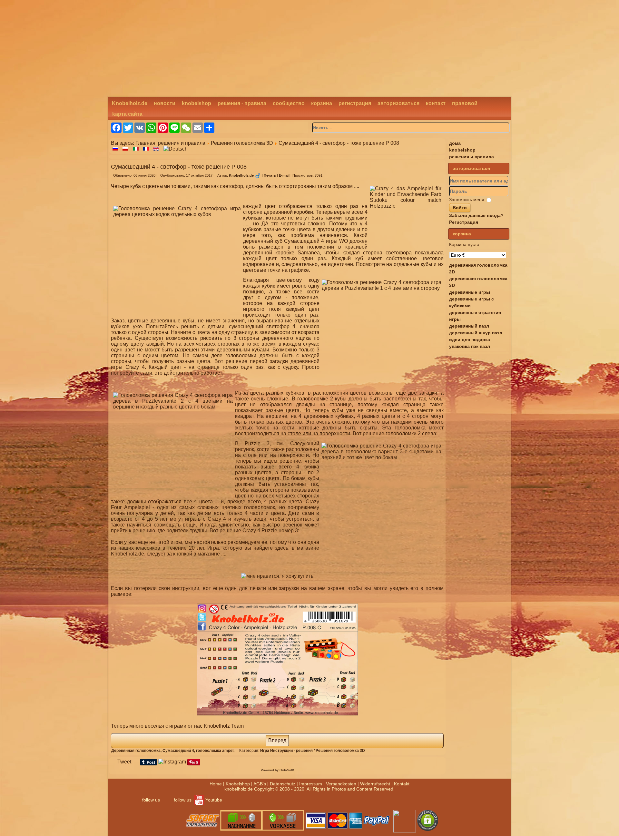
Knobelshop (238, 783)
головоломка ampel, (215, 750)
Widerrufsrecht (375, 783)
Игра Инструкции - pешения (286, 750)
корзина (321, 103)
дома (455, 143)
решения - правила (242, 103)
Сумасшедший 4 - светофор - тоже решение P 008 (179, 166)
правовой (464, 103)
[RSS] (115, 828)
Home (216, 783)
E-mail (284, 175)
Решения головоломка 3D (242, 143)
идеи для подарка (469, 339)
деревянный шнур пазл (475, 332)
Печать (270, 175)
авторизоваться (398, 103)
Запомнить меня (466, 199)
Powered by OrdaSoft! (277, 770)
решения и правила (181, 143)
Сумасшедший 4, (179, 750)
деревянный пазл (469, 326)
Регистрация (463, 222)
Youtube (213, 799)
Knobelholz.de (129, 103)
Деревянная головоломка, (136, 750)
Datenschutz (282, 783)
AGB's (259, 783)
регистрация (355, 103)
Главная (145, 143)
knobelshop (196, 103)
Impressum (310, 783)
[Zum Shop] (277, 576)
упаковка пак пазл (469, 346)
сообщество (289, 103)
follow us (151, 799)
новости (164, 103)
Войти (460, 207)
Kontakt (401, 783)
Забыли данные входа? (476, 215)
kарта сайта (127, 114)
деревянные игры (469, 292)
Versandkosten (341, 783)
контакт (436, 103)
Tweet (124, 761)
